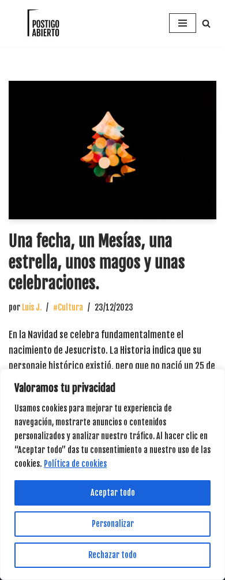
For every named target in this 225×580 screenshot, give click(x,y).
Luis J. (32, 307)
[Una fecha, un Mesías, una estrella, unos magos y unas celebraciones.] (112, 150)
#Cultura (68, 307)
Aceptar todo (113, 492)
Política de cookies (75, 464)
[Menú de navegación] (182, 23)
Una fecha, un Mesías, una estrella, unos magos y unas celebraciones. (97, 262)
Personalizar (113, 524)
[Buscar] (206, 23)
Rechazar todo (112, 555)
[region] (112, 474)
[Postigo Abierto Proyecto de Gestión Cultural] (43, 23)
